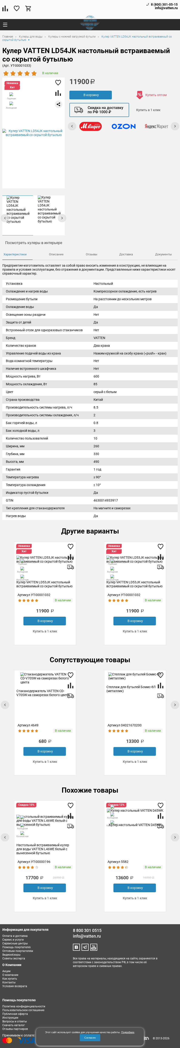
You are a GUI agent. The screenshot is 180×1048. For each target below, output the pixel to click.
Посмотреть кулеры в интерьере (33, 243)
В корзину (91, 95)
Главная (8, 36)
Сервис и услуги (13, 939)
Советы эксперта (13, 958)
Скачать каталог (13, 1025)
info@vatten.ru (166, 8)
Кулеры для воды (31, 36)
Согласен (90, 1037)
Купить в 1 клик (148, 110)
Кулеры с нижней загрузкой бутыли (72, 36)
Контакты (8, 982)
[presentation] (62, 218)
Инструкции (10, 1017)
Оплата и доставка (15, 936)
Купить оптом (156, 95)
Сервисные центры (15, 943)
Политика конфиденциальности (23, 1006)
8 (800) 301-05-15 (164, 4)
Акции (6, 971)
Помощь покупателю (16, 947)
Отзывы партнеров (15, 1029)
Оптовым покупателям (17, 951)
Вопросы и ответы (14, 1021)
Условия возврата (14, 986)
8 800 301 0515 (87, 930)
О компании (10, 975)
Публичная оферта (15, 1014)
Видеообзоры (11, 954)
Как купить (9, 978)
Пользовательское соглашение (23, 1010)
